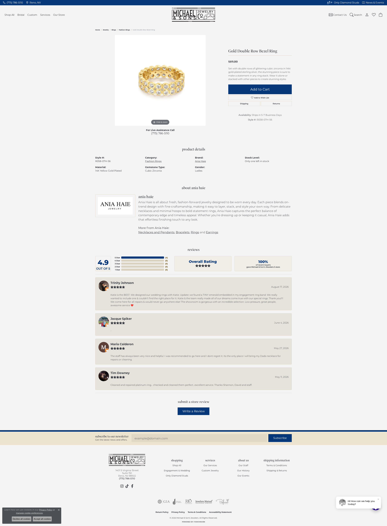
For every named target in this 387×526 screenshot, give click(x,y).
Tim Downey (120, 373)
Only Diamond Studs (177, 475)
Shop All (9, 14)
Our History (243, 470)
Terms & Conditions (276, 465)
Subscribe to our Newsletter (111, 436)
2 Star (117, 266)
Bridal (20, 14)
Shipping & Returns (277, 470)
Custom (32, 14)
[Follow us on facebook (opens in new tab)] (132, 486)
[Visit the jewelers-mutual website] (204, 501)
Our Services (210, 465)
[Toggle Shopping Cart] (380, 14)
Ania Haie (200, 161)
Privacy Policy (178, 512)
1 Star (117, 269)
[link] (13, 2)
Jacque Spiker (121, 319)
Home (97, 30)
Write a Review (193, 411)
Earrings (212, 232)
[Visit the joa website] (177, 501)
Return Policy (162, 512)
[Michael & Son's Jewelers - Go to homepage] (127, 460)
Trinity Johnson (122, 283)
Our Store (59, 14)
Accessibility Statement (220, 512)
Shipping (244, 103)
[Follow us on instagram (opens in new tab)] (122, 486)
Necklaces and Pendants (156, 232)
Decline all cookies (21, 519)
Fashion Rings (124, 30)
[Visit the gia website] (164, 501)
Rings (114, 30)
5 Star (117, 257)
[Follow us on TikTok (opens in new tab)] (127, 486)
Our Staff (243, 465)
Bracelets (182, 232)
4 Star (117, 260)
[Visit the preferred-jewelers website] (222, 501)
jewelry (106, 30)
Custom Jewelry (210, 470)
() (166, 257)
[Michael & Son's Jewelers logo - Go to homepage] (193, 15)
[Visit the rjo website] (188, 501)
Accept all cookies (42, 519)
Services (45, 14)
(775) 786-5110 (160, 133)
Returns (276, 103)
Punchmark (199, 522)
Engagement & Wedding (177, 470)
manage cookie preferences (29, 513)
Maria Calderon (122, 344)
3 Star (117, 263)
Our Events (243, 475)
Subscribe (280, 438)
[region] (160, 80)
